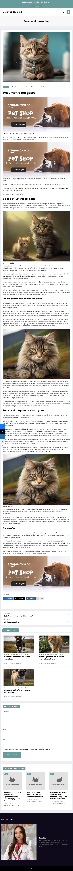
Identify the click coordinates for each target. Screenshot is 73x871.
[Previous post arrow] (68, 615)
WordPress (34, 868)
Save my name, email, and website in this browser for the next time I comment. (28, 749)
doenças (8, 208)
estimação (6, 535)
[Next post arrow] (68, 622)
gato (19, 137)
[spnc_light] (63, 12)
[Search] (60, 12)
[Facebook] (2, 426)
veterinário (64, 292)
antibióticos (28, 429)
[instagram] (39, 6)
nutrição (61, 541)
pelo (28, 421)
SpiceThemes (54, 868)
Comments (6, 711)
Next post (7, 619)
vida (24, 553)
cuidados (52, 441)
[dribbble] (36, 6)
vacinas (27, 206)
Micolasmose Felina (11, 622)
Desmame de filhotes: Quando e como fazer (17, 658)
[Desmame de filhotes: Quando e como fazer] (19, 644)
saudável (64, 188)
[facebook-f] (32, 6)
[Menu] (68, 12)
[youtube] (41, 6)
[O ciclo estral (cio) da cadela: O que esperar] (19, 677)
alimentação (8, 266)
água (12, 270)
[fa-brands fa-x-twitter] (34, 6)
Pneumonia (6, 133)
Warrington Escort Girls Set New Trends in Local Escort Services (35, 794)
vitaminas (23, 268)
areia (10, 394)
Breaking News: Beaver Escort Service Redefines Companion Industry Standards (58, 795)
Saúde (6, 87)
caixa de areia (42, 282)
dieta (25, 449)
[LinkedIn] (2, 436)
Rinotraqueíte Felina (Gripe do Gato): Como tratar (51, 658)
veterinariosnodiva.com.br (20, 87)
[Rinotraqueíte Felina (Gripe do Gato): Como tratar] (54, 644)
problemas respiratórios (26, 276)
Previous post (8, 613)
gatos (15, 133)
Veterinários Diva (12, 11)
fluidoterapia (38, 431)
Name (4, 729)
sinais (41, 292)
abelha (12, 263)
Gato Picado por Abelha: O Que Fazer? (18, 616)
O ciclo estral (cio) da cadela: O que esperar (17, 691)
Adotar (5, 290)
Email (4, 739)
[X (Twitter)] (2, 431)
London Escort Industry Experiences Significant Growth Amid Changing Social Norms (12, 796)
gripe (64, 543)
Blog (5, 774)
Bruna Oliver (42, 838)
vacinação (14, 206)
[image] (36, 114)
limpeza (5, 276)
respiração (47, 451)
